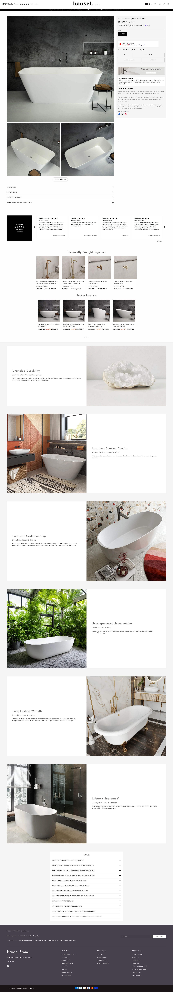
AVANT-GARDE (102, 957)
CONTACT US (136, 972)
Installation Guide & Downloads (19, 202)
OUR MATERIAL (137, 954)
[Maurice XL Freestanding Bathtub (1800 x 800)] (49, 311)
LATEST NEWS (137, 975)
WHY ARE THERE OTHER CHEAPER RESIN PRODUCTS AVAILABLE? (73, 870)
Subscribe (159, 936)
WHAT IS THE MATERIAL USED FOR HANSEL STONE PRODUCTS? (73, 865)
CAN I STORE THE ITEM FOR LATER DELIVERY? (67, 906)
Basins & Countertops (102, 10)
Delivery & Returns (14, 197)
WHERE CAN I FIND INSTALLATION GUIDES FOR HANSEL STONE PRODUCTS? (77, 916)
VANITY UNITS (66, 960)
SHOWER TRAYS (67, 963)
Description (11, 187)
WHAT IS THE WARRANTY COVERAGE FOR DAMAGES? (70, 891)
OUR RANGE (66, 951)
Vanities (69, 10)
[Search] (159, 4)
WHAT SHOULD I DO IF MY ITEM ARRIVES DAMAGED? (69, 881)
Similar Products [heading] (86, 295)
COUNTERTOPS (67, 972)
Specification (12, 192)
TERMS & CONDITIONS (139, 966)
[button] (34, 227)
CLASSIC (100, 954)
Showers (60, 10)
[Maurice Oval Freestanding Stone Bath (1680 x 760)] (74, 311)
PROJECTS (135, 963)
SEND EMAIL (153, 60)
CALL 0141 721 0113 (129, 60)
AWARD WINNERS (103, 963)
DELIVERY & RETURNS (139, 969)
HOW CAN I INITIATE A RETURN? (62, 901)
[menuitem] (52, 10)
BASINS (64, 969)
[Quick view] (58, 320)
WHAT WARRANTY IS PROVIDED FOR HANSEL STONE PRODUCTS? (73, 911)
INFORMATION (137, 951)
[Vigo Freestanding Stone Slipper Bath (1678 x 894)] (124, 311)
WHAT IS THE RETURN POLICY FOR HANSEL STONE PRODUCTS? (73, 896)
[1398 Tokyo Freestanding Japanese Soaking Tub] (99, 311)
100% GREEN (136, 960)
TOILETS (64, 966)
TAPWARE (65, 957)
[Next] (140, 273)
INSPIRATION (101, 951)
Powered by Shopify (28, 988)
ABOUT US (135, 957)
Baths (51, 10)
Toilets (88, 10)
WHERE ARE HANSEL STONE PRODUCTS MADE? (68, 860)
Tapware (79, 10)
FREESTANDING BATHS (69, 954)
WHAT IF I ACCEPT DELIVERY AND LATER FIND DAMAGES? (71, 886)
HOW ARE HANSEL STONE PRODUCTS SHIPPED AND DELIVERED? (73, 875)
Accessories (118, 10)
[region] (99, 227)
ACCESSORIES (66, 975)
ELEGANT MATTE (102, 960)
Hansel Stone (18, 952)
